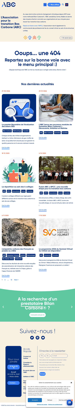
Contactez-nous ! (15, 383)
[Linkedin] (37, 338)
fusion (23, 191)
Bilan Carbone (7, 131)
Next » (16, 280)
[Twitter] (32, 338)
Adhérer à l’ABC (28, 376)
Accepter (35, 400)
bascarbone (16, 191)
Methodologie (17, 131)
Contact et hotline (27, 357)
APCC (9, 191)
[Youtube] (43, 338)
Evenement (47, 255)
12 (11, 280)
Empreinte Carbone (13, 255)
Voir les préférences (65, 400)
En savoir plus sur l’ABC (29, 371)
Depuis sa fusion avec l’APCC (33, 26)
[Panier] (45, 4)
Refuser (49, 400)
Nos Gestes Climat (8, 259)
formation (57, 132)
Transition (26, 131)
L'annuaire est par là (37, 315)
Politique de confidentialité (55, 404)
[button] (71, 383)
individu (23, 255)
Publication (18, 259)
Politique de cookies (42, 404)
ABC (41, 132)
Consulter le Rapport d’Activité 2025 (28, 364)
